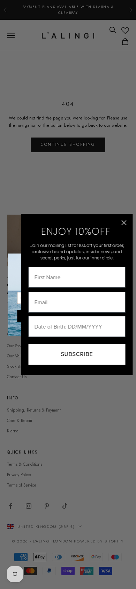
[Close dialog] (124, 222)
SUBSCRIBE (77, 354)
